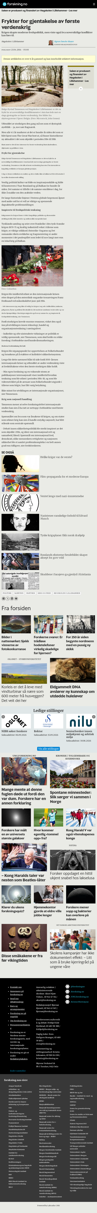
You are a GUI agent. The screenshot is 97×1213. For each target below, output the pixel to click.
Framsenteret (14, 1123)
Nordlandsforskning (47, 1146)
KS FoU (11, 1159)
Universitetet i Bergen (78, 1155)
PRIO (72, 1089)
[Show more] (81, 88)
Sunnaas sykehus (76, 1130)
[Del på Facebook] (3, 599)
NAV (10, 1174)
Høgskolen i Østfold (16, 1139)
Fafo (10, 1108)
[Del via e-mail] (16, 599)
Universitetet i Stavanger (79, 1165)
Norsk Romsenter (46, 1176)
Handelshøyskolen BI (17, 1129)
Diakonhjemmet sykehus (18, 1098)
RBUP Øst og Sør (76, 1092)
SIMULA (73, 1102)
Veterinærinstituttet (77, 1181)
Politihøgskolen (76, 1086)
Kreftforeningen (15, 1162)
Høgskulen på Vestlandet (18, 1146)
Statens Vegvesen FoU (78, 1123)
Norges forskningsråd (47, 1156)
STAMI (72, 1120)
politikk (7, 593)
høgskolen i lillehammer (67, 593)
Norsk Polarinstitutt (46, 1169)
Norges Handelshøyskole (48, 1153)
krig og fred (44, 593)
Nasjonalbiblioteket (46, 1104)
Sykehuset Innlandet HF (79, 1134)
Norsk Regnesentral (47, 1172)
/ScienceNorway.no (80, 1002)
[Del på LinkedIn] (12, 599)
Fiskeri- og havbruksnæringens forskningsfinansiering (18, 1113)
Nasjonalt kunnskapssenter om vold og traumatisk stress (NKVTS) (50, 1110)
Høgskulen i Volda (15, 1143)
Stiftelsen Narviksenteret (79, 1127)
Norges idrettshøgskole (48, 1166)
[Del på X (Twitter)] (8, 599)
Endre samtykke (18, 1071)
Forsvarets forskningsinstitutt (20, 1119)
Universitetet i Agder (78, 1152)
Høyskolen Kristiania (17, 1149)
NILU (11, 1187)
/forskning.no (77, 991)
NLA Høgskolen (45, 1086)
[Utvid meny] (94, 4)
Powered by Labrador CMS (48, 1205)
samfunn (18, 593)
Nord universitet (45, 1143)
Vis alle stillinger (48, 748)
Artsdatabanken (15, 1095)
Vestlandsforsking (77, 1178)
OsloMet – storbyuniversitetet (50, 1197)
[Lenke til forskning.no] (45, 3)
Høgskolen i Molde (16, 1136)
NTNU (41, 1101)
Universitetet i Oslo (77, 1162)
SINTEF (73, 1105)
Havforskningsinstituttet (18, 1133)
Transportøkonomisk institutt (81, 1143)
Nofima (42, 1140)
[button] (3, 716)
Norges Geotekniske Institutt (50, 1150)
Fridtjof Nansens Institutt (18, 1126)
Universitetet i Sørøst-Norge (80, 1169)
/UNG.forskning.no (80, 997)
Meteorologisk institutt (17, 1171)
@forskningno (78, 986)
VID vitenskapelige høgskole (81, 1185)
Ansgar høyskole (15, 1086)
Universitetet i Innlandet (79, 1159)
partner (30, 593)
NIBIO (11, 1178)
